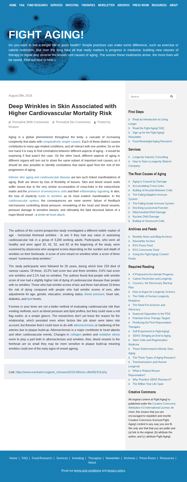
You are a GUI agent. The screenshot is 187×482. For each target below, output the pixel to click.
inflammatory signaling (94, 191)
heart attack (57, 214)
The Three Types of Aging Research (154, 357)
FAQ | (26, 458)
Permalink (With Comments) (30, 122)
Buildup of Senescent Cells (149, 220)
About (174, 5)
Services (56, 5)
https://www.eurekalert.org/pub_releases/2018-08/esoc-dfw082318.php (61, 372)
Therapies (88, 5)
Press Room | (149, 458)
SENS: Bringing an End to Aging (152, 335)
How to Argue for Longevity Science (154, 291)
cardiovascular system (24, 200)
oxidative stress (109, 334)
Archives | (131, 458)
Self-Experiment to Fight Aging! (151, 331)
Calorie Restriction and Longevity (152, 278)
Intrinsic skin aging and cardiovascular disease (39, 177)
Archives (123, 5)
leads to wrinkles (50, 196)
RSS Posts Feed (143, 245)
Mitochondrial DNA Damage (149, 212)
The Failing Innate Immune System (153, 203)
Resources (159, 5)
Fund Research (37, 5)
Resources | (169, 458)
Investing (72, 5)
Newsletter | (114, 458)
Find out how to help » (40, 60)
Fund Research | (44, 458)
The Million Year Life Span (148, 383)
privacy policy (116, 470)
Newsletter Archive (144, 241)
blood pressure (94, 294)
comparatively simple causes (61, 141)
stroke (42, 214)
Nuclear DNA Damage (146, 216)
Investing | (79, 458)
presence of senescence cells (47, 191)
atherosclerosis (84, 325)
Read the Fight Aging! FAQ (148, 128)
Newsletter (106, 5)
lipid (30, 298)
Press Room (141, 5)
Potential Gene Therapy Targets (151, 318)
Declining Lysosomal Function (150, 207)
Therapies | (96, 458)
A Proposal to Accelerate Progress (153, 274)
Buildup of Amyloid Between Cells (152, 190)
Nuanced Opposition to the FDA (151, 313)
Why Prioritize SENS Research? (152, 379)
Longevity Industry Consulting (150, 157)
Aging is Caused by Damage (150, 181)
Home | (15, 458)
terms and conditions (87, 470)
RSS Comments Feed (146, 249)
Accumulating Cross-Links (148, 185)
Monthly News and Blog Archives (152, 236)
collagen (75, 334)
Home (12, 5)
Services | (63, 458)
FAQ (21, 5)
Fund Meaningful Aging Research (152, 141)
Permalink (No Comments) (73, 122)
